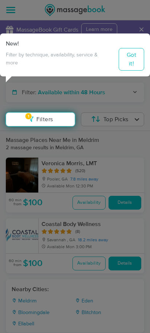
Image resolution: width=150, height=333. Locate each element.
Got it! (131, 59)
